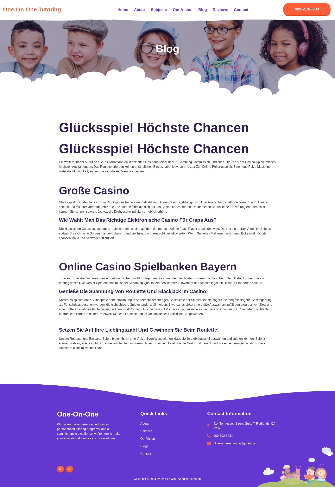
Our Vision (183, 10)
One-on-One (77, 414)
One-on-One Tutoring (32, 9)
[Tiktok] (69, 469)
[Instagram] (60, 469)
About (139, 10)
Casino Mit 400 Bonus (74, 250)
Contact (241, 10)
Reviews (220, 10)
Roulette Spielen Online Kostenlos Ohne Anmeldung (95, 255)
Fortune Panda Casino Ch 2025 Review (86, 245)
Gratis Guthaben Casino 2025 (79, 178)
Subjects (159, 10)
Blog (202, 10)
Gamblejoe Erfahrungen (75, 355)
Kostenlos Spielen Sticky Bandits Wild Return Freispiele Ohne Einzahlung (110, 321)
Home (122, 10)
